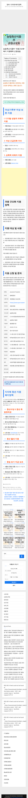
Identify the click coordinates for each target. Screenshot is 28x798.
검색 (5, 553)
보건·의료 (6, 602)
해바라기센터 (14, 163)
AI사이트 (6, 783)
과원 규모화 (13, 489)
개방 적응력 (7, 487)
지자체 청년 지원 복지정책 (11, 72)
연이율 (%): (14, 572)
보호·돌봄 (6, 608)
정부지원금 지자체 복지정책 (10, 736)
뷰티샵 (5, 775)
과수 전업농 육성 (6, 489)
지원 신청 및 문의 (9, 70)
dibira (14, 54)
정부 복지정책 (7, 747)
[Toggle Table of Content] (19, 58)
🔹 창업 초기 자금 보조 (12, 77)
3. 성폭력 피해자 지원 (11, 65)
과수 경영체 (18, 487)
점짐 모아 (6, 740)
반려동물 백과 (7, 758)
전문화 (20, 489)
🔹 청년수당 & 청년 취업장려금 (14, 74)
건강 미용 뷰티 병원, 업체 (9, 751)
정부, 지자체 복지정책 (14, 4)
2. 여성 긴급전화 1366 (12, 63)
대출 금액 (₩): (14, 568)
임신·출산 (6, 614)
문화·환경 (6, 599)
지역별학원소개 (7, 754)
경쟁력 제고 (12, 487)
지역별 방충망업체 (8, 768)
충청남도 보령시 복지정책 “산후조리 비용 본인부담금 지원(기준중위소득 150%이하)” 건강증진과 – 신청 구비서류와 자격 (14, 641)
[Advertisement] (14, 20)
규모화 (17, 489)
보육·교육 (6, 605)
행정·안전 (6, 619)
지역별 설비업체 (7, 765)
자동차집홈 (6, 779)
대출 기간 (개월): (14, 577)
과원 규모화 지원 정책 (10, 67)
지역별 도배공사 (7, 761)
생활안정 (6, 611)
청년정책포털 (13, 432)
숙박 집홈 (6, 744)
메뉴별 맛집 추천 (8, 772)
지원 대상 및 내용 (9, 68)
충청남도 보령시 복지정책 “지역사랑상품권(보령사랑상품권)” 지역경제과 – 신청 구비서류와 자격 (13, 653)
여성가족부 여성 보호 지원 (11, 60)
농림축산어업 (8, 484)
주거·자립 (6, 617)
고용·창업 (6, 594)
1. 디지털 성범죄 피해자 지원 (13, 62)
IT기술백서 (6, 733)
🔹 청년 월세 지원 (11, 75)
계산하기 (14, 582)
